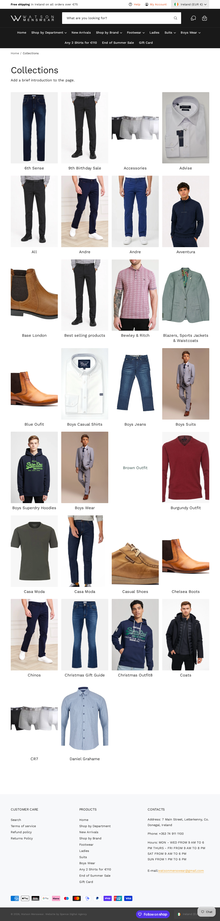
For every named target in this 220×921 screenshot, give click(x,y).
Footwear (86, 845)
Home (15, 53)
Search (16, 820)
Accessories (135, 168)
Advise (185, 168)
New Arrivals (88, 832)
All (34, 252)
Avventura (185, 252)
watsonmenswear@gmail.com (181, 871)
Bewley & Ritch (135, 335)
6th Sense (34, 168)
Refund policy (21, 832)
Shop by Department (95, 826)
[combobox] (121, 18)
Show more (110, 778)
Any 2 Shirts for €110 (95, 869)
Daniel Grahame (85, 759)
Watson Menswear (32, 914)
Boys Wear (85, 507)
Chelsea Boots (186, 591)
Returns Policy (22, 838)
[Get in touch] (193, 18)
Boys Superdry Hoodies (34, 507)
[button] (204, 18)
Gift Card (86, 882)
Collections (31, 53)
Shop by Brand (90, 838)
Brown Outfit (135, 467)
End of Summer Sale (94, 876)
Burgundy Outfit (186, 507)
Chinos (34, 675)
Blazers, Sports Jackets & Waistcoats (185, 338)
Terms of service (23, 826)
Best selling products (84, 335)
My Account (158, 4)
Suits (83, 857)
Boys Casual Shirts (84, 424)
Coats (185, 675)
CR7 (34, 759)
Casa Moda (34, 591)
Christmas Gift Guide (85, 675)
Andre (84, 252)
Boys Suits (186, 424)
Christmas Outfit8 (135, 675)
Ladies (84, 851)
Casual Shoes (135, 591)
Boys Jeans (135, 424)
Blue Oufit (34, 424)
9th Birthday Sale (84, 168)
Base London (34, 335)
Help (137, 4)
